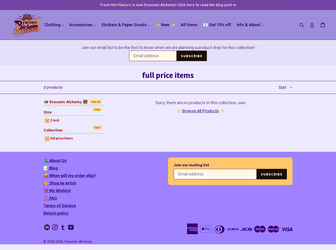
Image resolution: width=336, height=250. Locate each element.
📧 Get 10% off (217, 24)
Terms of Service (59, 205)
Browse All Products (200, 110)
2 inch (54, 120)
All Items (189, 24)
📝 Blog (50, 168)
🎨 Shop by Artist (59, 183)
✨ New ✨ (165, 24)
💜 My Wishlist (57, 190)
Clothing (55, 24)
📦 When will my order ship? (69, 175)
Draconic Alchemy (78, 242)
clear (97, 109)
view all (95, 101)
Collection (53, 130)
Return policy (55, 213)
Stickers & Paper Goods (126, 24)
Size (47, 112)
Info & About (251, 24)
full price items (61, 138)
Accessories (83, 24)
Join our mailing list (191, 165)
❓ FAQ (50, 198)
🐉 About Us (55, 160)
